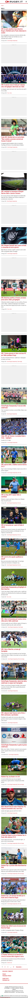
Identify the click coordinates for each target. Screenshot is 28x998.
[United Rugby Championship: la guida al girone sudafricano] (14, 735)
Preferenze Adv (5, 980)
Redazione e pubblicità (7, 971)
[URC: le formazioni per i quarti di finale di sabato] (14, 515)
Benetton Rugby (21, 659)
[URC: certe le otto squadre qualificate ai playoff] (14, 547)
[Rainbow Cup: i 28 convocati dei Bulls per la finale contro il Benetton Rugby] (14, 886)
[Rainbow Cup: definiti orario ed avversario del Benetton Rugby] (14, 916)
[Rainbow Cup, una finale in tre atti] (14, 767)
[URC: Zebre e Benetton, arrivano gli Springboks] (14, 639)
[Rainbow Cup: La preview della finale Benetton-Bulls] (14, 855)
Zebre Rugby (20, 361)
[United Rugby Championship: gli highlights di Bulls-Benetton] (14, 577)
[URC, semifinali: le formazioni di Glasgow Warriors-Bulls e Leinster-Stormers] (14, 181)
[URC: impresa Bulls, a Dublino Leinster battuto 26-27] (14, 455)
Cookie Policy (5, 978)
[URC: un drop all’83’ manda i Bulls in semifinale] (14, 485)
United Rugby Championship (12, 40)
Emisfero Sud (9, 962)
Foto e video (9, 93)
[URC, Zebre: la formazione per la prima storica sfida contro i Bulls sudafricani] (14, 609)
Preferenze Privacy (6, 976)
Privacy (4, 974)
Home (2, 5)
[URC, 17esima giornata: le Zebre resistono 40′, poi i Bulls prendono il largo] (14, 343)
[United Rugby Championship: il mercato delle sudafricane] (14, 396)
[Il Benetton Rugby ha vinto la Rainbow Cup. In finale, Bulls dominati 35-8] (14, 825)
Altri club (19, 472)
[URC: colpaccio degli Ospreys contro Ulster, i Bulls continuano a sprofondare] (14, 703)
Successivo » (19, 967)
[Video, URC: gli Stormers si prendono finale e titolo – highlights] (14, 426)
